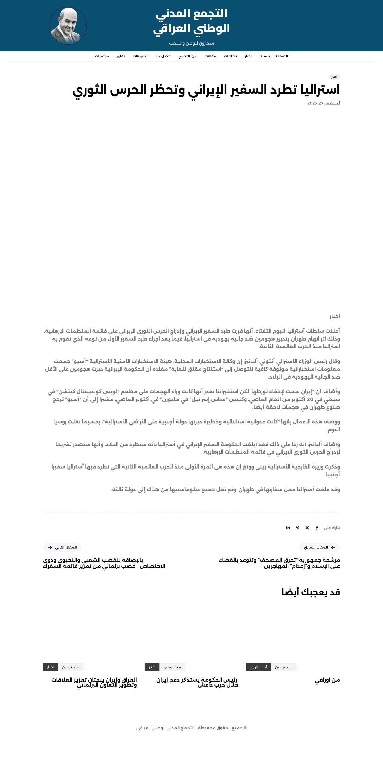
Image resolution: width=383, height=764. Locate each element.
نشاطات (230, 56)
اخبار (248, 56)
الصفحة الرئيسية (274, 56)
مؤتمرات (102, 56)
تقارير (120, 56)
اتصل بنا (163, 56)
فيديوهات (141, 56)
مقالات (210, 56)
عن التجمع (187, 56)
